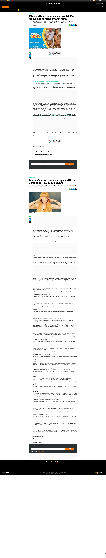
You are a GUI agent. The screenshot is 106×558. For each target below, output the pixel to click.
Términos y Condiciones (41, 451)
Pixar (40, 146)
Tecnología (54, 467)
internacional (45, 467)
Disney (34, 146)
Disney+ (37, 146)
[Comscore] (101, 472)
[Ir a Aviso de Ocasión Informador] (4, 0)
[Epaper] (95, 0)
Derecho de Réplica (53, 473)
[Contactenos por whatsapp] (102, 3)
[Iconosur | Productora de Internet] (4, 472)
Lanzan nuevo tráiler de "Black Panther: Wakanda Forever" (46, 81)
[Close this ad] (105, 553)
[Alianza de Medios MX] (97, 472)
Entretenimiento (32, 13)
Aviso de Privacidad (48, 473)
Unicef (43, 146)
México (15, 6)
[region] (53, 556)
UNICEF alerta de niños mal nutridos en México (43, 151)
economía (68, 467)
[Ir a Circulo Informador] (8, 0)
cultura (64, 467)
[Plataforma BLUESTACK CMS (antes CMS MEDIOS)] (7, 472)
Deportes (50, 467)
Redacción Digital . (32, 24)
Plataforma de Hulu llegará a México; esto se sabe (43, 154)
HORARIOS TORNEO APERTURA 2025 (10, 9)
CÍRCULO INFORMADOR (23, 9)
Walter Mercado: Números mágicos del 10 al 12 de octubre (48, 282)
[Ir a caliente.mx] (91, 0)
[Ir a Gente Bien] (13, 0)
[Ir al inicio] (12, 3)
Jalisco (11, 6)
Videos (20, 6)
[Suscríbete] (101, 0)
